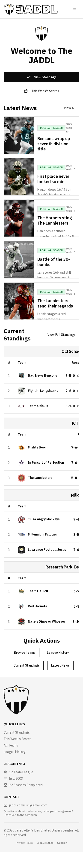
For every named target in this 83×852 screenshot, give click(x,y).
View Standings (45, 77)
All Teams (11, 745)
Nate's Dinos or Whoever (46, 622)
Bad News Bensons (42, 376)
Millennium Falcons (42, 534)
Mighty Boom (37, 447)
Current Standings (27, 665)
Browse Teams (25, 652)
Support (62, 842)
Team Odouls (38, 406)
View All (70, 108)
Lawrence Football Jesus (47, 550)
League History (58, 652)
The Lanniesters (40, 478)
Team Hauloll (38, 591)
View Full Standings (61, 335)
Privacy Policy (24, 842)
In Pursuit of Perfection (46, 463)
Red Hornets (37, 606)
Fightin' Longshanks (43, 391)
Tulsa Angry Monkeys (43, 519)
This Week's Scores (45, 91)
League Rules (45, 842)
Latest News (60, 665)
